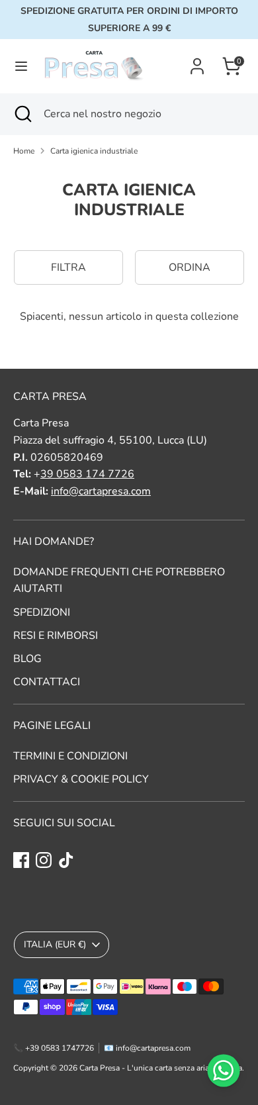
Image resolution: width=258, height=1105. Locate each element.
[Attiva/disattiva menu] (21, 66)
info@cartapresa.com (101, 491)
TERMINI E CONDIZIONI (70, 756)
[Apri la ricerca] (22, 114)
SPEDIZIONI (41, 612)
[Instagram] (44, 860)
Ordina (189, 267)
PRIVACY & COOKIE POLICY (81, 779)
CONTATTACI (46, 682)
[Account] (197, 61)
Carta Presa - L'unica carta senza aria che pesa (160, 1068)
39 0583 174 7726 (87, 474)
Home (23, 151)
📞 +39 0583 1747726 (53, 1048)
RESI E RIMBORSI (55, 635)
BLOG (27, 658)
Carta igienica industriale (94, 151)
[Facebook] (21, 860)
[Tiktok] (66, 860)
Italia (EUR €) (55, 944)
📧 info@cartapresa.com (147, 1048)
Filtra (68, 267)
